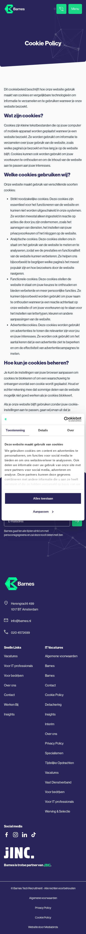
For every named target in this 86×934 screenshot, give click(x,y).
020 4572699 (20, 633)
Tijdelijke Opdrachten (59, 763)
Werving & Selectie (57, 811)
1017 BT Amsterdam (24, 609)
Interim (49, 724)
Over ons (10, 685)
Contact (9, 695)
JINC (47, 865)
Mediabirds (51, 927)
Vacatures (11, 656)
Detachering (53, 705)
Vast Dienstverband (58, 782)
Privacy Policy (54, 743)
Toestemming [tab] (15, 430)
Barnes (50, 666)
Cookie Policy (54, 695)
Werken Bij (11, 705)
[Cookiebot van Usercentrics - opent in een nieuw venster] (63, 419)
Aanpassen (41, 511)
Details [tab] (43, 430)
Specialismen (54, 753)
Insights (9, 714)
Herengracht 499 (22, 603)
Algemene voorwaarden (61, 656)
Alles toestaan (43, 498)
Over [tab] (70, 430)
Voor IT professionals (18, 666)
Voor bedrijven (13, 675)
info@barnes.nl (21, 621)
